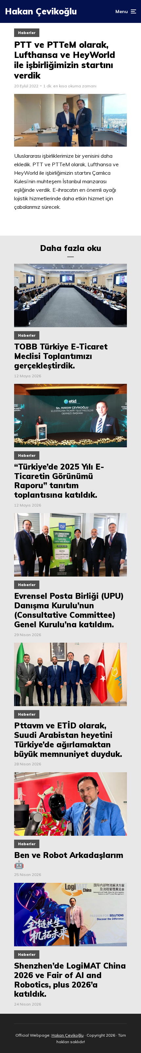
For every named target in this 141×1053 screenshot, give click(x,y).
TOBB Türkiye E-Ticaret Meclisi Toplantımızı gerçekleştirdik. (61, 356)
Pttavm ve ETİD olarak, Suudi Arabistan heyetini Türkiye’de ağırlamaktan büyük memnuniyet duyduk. (68, 740)
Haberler (26, 32)
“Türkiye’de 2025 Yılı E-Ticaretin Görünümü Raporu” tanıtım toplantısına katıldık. (59, 481)
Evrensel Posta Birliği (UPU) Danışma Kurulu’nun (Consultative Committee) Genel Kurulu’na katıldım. (69, 610)
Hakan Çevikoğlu (41, 11)
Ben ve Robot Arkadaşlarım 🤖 (68, 859)
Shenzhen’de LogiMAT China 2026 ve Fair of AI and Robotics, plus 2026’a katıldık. (70, 980)
